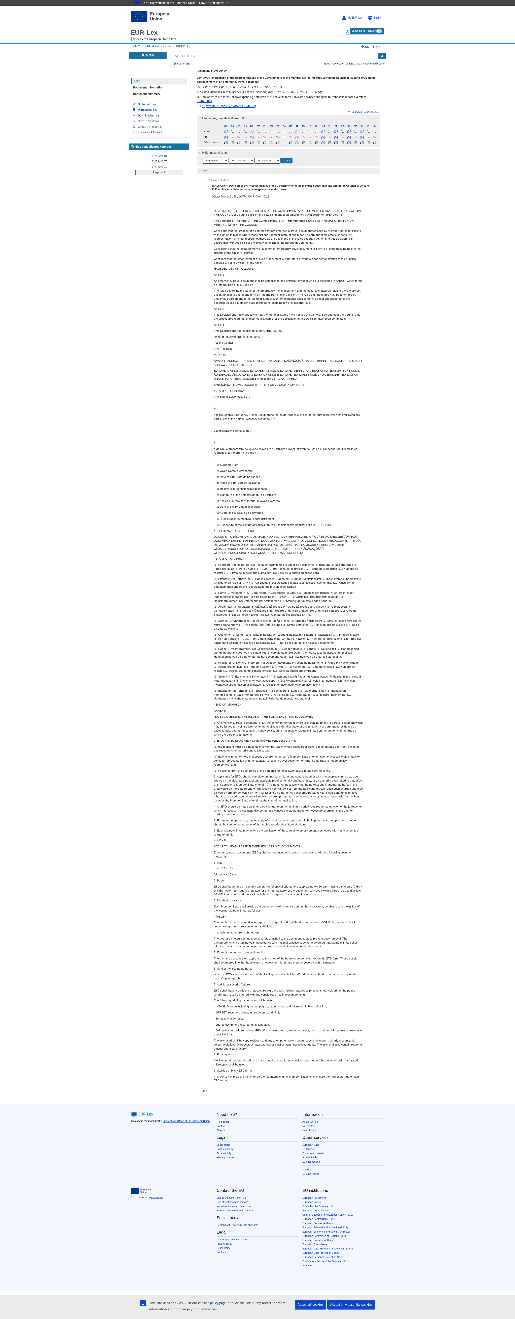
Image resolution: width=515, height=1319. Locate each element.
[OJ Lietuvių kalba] (310, 142)
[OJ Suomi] (368, 142)
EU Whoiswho (310, 1157)
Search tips (183, 63)
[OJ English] (271, 142)
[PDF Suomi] (368, 137)
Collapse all (372, 112)
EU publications (311, 1161)
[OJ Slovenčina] (355, 142)
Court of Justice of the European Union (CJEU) (328, 1214)
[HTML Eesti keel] (258, 131)
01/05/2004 (159, 166)
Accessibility (224, 1153)
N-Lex (305, 1169)
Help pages (223, 1121)
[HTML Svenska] (375, 131)
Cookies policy (225, 1149)
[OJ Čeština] (239, 142)
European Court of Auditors (317, 1223)
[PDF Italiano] (297, 137)
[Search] (382, 56)
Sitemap (221, 1130)
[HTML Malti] (323, 131)
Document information (148, 87)
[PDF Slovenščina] (362, 137)
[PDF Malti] (323, 137)
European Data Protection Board (320, 1252)
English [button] (378, 17)
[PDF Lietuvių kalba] (310, 137)
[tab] (288, 118)
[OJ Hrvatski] (290, 142)
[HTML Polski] (336, 131)
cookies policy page (212, 1303)
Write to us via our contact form (234, 1206)
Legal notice (224, 1144)
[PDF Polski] (336, 137)
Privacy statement (227, 1157)
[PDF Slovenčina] (355, 137)
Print (378, 46)
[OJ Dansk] (245, 142)
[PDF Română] (349, 137)
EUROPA (136, 46)
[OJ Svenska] (375, 142)
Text (137, 81)
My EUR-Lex (355, 17)
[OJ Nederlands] (330, 142)
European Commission (315, 1210)
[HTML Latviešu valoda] (304, 131)
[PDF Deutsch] (252, 137)
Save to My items (148, 121)
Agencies (307, 1265)
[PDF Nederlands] (330, 137)
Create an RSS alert (150, 132)
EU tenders (308, 1149)
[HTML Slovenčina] (355, 131)
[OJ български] (226, 142)
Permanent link (147, 109)
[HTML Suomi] (368, 131)
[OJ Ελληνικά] (265, 142)
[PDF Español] (232, 137)
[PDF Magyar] (316, 137)
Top (205, 1090)
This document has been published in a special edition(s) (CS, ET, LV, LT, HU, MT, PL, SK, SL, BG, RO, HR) (260, 92)
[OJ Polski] (336, 142)
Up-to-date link (147, 104)
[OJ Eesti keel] (258, 142)
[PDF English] (271, 137)
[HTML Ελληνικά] (265, 131)
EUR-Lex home (152, 46)
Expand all (356, 112)
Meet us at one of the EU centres (235, 1210)
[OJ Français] (278, 142)
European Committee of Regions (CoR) (324, 1235)
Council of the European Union (319, 1206)
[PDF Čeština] (239, 137)
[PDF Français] (278, 137)
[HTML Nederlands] (330, 131)
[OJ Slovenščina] (362, 142)
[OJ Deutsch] (252, 142)
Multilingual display (214, 152)
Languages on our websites (232, 1239)
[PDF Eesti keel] (258, 137)
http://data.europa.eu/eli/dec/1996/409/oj (229, 106)
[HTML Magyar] (316, 131)
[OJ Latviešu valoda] (304, 142)
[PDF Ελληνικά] (265, 137)
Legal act (159, 172)
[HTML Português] (342, 131)
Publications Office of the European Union (186, 1121)
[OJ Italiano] (297, 142)
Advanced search (375, 63)
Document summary (146, 94)
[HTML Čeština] (239, 131)
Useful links (309, 1130)
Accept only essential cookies (351, 1304)
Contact (221, 1126)
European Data (310, 1144)
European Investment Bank (317, 1240)
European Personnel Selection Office (323, 1257)
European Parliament (314, 1197)
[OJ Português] (342, 142)
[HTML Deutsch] (252, 131)
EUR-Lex (144, 32)
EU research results (313, 1153)
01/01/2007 (159, 161)
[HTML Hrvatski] (290, 131)
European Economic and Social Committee (326, 1231)
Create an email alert (151, 126)
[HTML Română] (349, 131)
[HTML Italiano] (297, 131)
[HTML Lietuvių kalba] (310, 131)
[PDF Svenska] (375, 137)
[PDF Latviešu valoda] (304, 137)
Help (366, 46)
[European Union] (141, 1191)
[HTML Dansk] (245, 131)
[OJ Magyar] (316, 142)
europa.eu (157, 1197)
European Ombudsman (315, 1244)
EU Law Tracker (311, 1173)
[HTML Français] (278, 131)
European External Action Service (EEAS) (325, 1227)
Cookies (221, 1252)
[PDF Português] (342, 137)
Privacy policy (224, 1243)
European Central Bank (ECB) (318, 1218)
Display (286, 160)
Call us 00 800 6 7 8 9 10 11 (232, 1197)
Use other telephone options (232, 1202)
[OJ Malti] (323, 142)
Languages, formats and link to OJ (224, 118)
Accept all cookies (310, 1304)
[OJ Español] (232, 142)
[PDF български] (226, 137)
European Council (312, 1202)
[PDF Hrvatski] (290, 137)
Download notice (148, 115)
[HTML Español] (232, 131)
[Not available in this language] (284, 131)
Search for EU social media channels (237, 1224)
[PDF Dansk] (245, 137)
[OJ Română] (349, 142)
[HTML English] (271, 131)
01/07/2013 (159, 156)
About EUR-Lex (310, 1121)
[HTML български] (226, 131)
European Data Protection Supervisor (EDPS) (327, 1248)
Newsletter (308, 1126)
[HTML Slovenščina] (362, 131)
